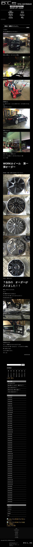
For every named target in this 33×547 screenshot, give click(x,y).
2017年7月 (10, 419)
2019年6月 (10, 401)
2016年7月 (10, 438)
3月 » (12, 378)
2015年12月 (10, 453)
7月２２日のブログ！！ (12, 387)
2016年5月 (10, 442)
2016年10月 (10, 432)
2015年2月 (10, 475)
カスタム (10, 17)
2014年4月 (10, 497)
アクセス (22, 11)
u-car (22, 14)
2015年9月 (10, 460)
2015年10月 (10, 458)
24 (13, 376)
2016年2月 (10, 449)
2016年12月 (10, 429)
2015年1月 (10, 477)
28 (24, 376)
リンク (16, 536)
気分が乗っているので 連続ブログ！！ (16, 385)
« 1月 (8, 378)
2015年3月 (10, 473)
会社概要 (16, 537)
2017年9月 (10, 414)
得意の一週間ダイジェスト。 (11, 26)
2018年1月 (10, 405)
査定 (16, 528)
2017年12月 (10, 408)
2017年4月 (10, 425)
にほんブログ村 (11, 525)
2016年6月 (10, 440)
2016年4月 (10, 445)
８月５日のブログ (11, 383)
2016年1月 (10, 451)
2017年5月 (10, 423)
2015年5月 (10, 469)
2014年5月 (10, 495)
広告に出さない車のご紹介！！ (14, 389)
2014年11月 (10, 482)
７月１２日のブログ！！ (13, 391)
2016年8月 (10, 436)
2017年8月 (10, 416)
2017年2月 (10, 427)
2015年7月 (10, 464)
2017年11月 (10, 410)
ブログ (22, 17)
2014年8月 (10, 488)
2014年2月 (10, 501)
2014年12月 (10, 479)
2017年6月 (10, 421)
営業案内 (10, 11)
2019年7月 (10, 399)
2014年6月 (10, 492)
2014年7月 (10, 490)
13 (21, 373)
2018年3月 (10, 403)
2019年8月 (10, 397)
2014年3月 (10, 499)
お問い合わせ (10, 14)
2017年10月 (10, 412)
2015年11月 (10, 455)
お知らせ (9, 506)
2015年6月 (10, 466)
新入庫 (9, 513)
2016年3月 (10, 447)
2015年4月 (10, 471)
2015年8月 (10, 462)
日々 (9, 515)
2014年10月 (10, 484)
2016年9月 (10, 434)
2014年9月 (10, 486)
